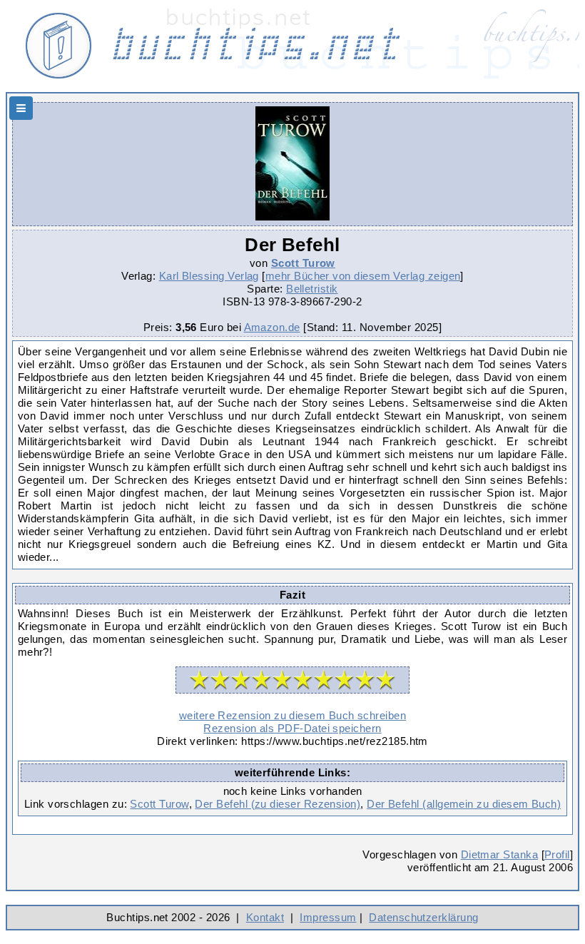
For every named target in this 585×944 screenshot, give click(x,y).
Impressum (328, 917)
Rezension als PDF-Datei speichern (292, 728)
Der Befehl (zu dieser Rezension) (277, 804)
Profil (557, 854)
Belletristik (312, 289)
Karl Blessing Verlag (209, 276)
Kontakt (265, 917)
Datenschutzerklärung (423, 917)
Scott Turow (303, 263)
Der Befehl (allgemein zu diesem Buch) (464, 804)
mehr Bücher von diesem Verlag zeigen (363, 276)
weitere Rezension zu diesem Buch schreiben (292, 715)
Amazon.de (272, 327)
